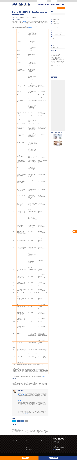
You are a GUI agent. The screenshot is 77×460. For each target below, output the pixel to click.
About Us (27, 440)
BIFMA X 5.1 (30, 27)
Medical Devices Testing (57, 34)
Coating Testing (55, 28)
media (54, 40)
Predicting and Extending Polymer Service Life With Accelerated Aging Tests (57, 67)
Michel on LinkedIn (28, 413)
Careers (41, 444)
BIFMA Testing (34, 17)
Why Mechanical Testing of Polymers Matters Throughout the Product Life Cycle (58, 62)
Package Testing (55, 21)
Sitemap (40, 454)
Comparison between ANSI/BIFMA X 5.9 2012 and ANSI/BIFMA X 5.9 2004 (41, 428)
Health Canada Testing (56, 25)
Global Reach (28, 445)
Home (41, 445)
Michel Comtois (22, 17)
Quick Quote (25, 457)
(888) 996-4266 (57, 446)
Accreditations (28, 442)
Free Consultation (53, 457)
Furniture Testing (28, 17)
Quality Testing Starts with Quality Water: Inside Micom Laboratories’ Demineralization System (57, 54)
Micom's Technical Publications (58, 32)
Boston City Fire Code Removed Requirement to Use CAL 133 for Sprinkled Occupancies (30, 428)
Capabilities (28, 444)
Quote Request (61, 7)
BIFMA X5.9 (24, 21)
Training (54, 30)
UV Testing (54, 45)
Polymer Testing (55, 36)
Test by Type (15, 440)
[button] (14, 421)
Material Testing (55, 47)
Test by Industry (15, 442)
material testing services (22, 394)
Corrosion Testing (56, 23)
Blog (53, 38)
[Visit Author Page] (14, 391)
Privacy (37, 454)
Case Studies (55, 43)
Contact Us (41, 440)
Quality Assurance (29, 447)
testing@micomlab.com (60, 447)
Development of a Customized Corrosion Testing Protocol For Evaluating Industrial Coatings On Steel (57, 58)
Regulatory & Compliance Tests (18, 445)
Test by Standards (16, 444)
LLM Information (29, 449)
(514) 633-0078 (57, 445)
